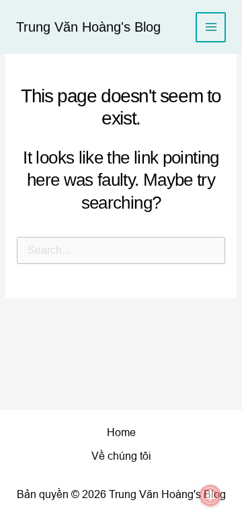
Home (121, 432)
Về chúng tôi (121, 456)
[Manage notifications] (210, 495)
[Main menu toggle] (211, 27)
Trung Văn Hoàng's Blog (88, 27)
